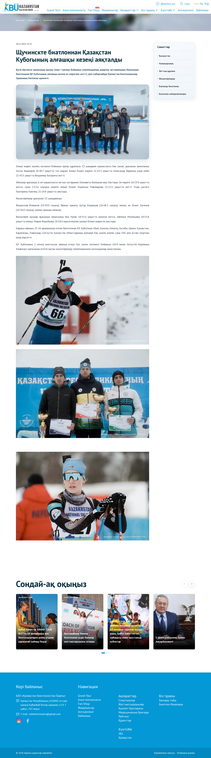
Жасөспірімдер (167, 78)
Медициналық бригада (134, 712)
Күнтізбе (166, 10)
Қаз (196, 3)
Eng (207, 3)
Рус (201, 3)
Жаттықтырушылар (131, 704)
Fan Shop (84, 704)
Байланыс (84, 716)
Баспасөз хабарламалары (172, 93)
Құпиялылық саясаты (164, 752)
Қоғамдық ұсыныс (186, 752)
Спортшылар (127, 700)
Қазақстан (164, 55)
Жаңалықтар (86, 708)
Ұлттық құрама (167, 71)
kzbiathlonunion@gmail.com (45, 714)
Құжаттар (125, 720)
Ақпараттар (127, 10)
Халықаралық (166, 63)
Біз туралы (148, 10)
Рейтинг (124, 716)
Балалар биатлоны (169, 86)
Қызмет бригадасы (131, 708)
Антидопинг (86, 712)
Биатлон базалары (171, 704)
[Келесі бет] (192, 584)
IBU (121, 733)
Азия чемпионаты (89, 700)
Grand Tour (84, 696)
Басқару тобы (167, 700)
